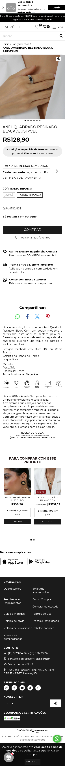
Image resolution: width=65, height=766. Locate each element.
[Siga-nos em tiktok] (30, 688)
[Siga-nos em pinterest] (38, 688)
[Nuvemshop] (32, 733)
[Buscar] (61, 36)
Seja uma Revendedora (40, 590)
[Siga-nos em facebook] (14, 688)
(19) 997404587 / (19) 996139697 (28, 653)
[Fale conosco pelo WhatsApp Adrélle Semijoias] (57, 739)
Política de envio (14, 621)
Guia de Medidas (14, 613)
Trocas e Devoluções (45, 621)
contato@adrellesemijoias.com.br (29, 658)
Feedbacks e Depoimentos (12, 601)
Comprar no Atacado (45, 606)
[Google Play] (39, 562)
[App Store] (12, 562)
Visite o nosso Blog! (20, 664)
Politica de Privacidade (18, 628)
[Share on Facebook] (27, 316)
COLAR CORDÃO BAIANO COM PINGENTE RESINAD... (48, 499)
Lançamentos (20, 44)
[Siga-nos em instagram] (6, 688)
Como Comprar (42, 599)
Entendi (32, 761)
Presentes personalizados (13, 637)
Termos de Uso (41, 613)
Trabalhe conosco (43, 628)
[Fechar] (3, 7)
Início (6, 44)
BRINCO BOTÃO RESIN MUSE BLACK (17, 499)
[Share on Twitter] (37, 316)
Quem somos (12, 588)
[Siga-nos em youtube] (22, 688)
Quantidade (12, 208)
